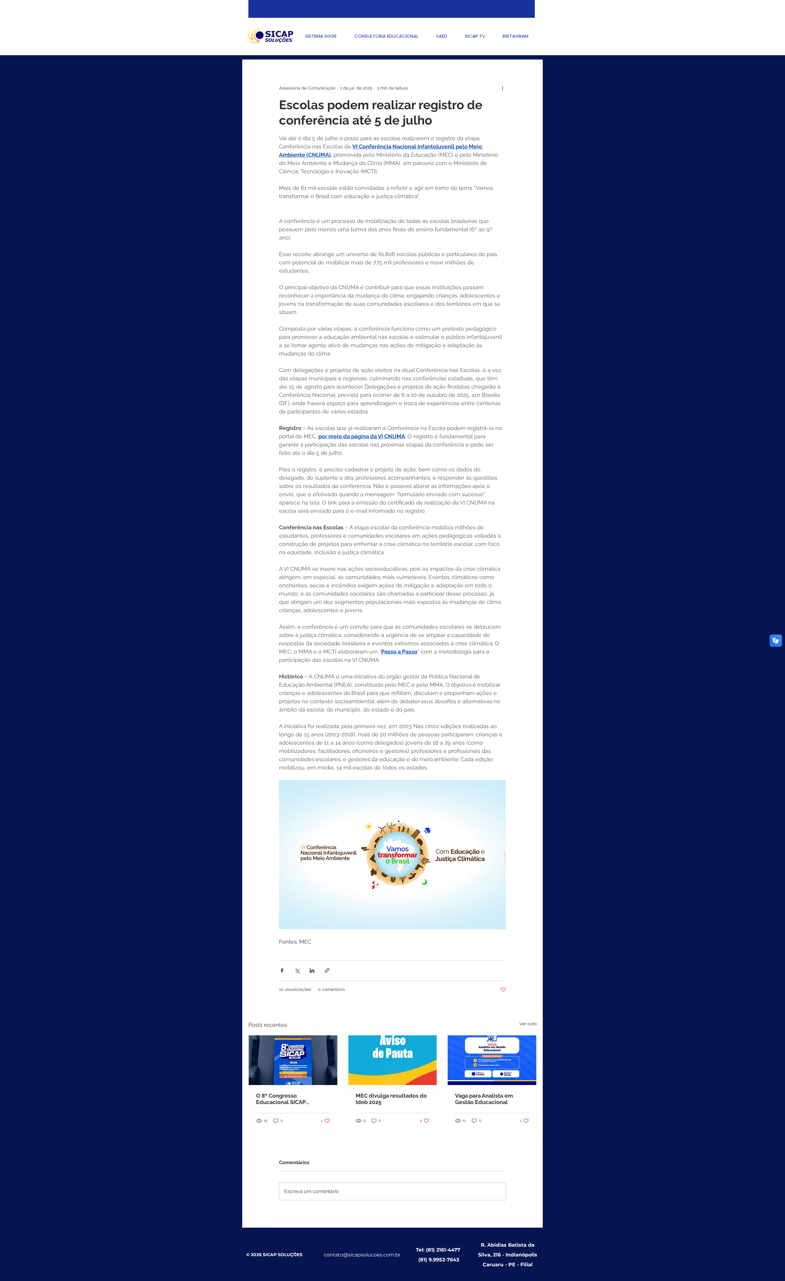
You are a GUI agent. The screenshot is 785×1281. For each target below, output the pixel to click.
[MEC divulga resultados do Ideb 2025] (392, 1060)
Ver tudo (528, 1023)
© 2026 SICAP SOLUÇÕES (274, 1254)
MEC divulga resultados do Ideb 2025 (391, 1098)
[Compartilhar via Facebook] (282, 970)
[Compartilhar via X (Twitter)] (297, 970)
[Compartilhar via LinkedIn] (312, 970)
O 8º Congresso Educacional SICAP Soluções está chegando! (289, 1098)
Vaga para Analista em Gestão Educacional (484, 1098)
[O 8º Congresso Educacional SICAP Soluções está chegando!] (293, 1060)
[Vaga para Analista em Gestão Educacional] (492, 1060)
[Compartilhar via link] (327, 970)
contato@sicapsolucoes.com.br (362, 1255)
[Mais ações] (502, 88)
